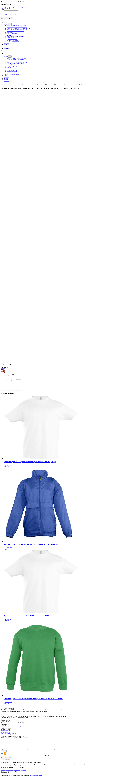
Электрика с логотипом (13, 74)
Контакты (6, 81)
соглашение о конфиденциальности (25, 755)
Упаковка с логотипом (12, 73)
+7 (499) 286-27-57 (5, 14)
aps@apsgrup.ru (13, 7)
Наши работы (10, 64)
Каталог (6, 56)
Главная (3, 84)
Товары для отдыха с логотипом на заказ (17, 59)
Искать (2, 9)
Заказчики (6, 77)
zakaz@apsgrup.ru (21, 7)
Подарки (9, 67)
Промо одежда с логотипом (29, 84)
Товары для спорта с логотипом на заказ (17, 62)
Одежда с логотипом (12, 66)
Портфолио (6, 75)
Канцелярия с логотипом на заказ (15, 63)
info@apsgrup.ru (5, 7)
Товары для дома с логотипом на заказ (16, 58)
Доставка (6, 78)
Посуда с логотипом (12, 70)
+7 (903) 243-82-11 (14, 14)
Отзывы (6, 79)
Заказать (3, 368)
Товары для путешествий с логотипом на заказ (18, 60)
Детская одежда (41, 84)
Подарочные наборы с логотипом (15, 69)
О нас (5, 53)
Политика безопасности (36, 775)
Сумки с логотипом (12, 71)
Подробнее (6, 466)
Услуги (5, 54)
